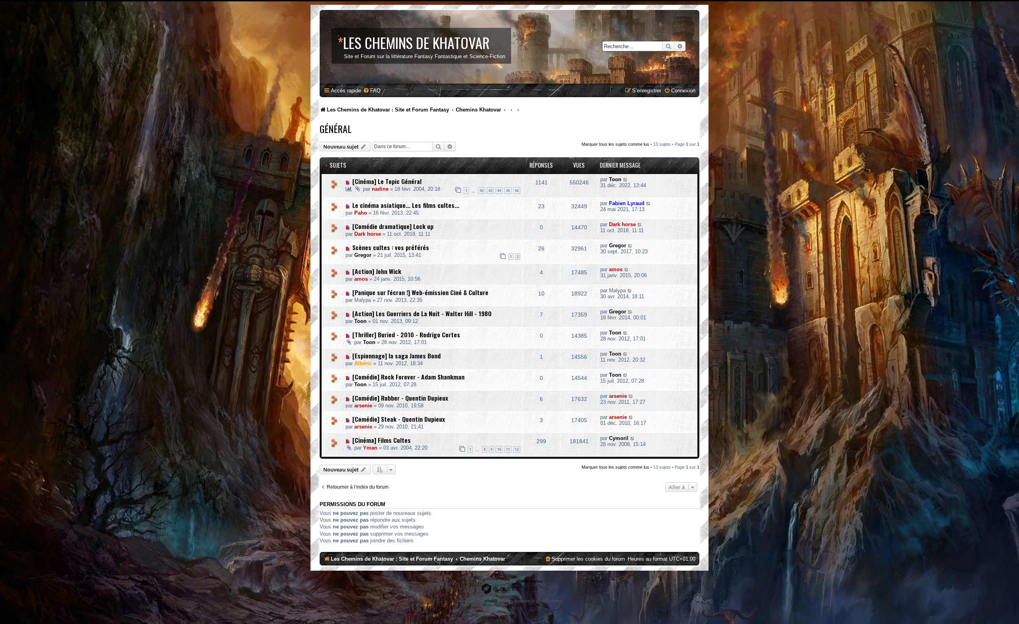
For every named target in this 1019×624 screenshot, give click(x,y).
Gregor (362, 255)
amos (361, 279)
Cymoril (619, 438)
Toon (615, 179)
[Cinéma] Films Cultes (381, 440)
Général (335, 128)
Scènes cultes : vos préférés (390, 247)
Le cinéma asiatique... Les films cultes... (405, 205)
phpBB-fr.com (520, 605)
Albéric (363, 363)
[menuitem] (372, 90)
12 (517, 449)
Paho (360, 213)
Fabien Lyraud (626, 203)
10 (499, 449)
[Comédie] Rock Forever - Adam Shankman (408, 376)
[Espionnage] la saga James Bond (396, 355)
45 (508, 190)
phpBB (491, 601)
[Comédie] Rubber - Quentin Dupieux (400, 398)
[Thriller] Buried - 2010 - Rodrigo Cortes (406, 334)
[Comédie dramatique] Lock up (392, 226)
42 (482, 190)
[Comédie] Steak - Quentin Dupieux (398, 419)
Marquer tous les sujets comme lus (615, 144)
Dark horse (367, 234)
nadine (380, 189)
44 (499, 190)
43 (490, 190)
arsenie (363, 406)
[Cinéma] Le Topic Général (387, 181)
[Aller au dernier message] (625, 179)
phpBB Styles (529, 581)
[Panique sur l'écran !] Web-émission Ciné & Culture (420, 292)
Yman (370, 448)
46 (517, 190)
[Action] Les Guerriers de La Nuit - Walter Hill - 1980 (422, 313)
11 (508, 449)
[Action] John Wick (376, 271)
